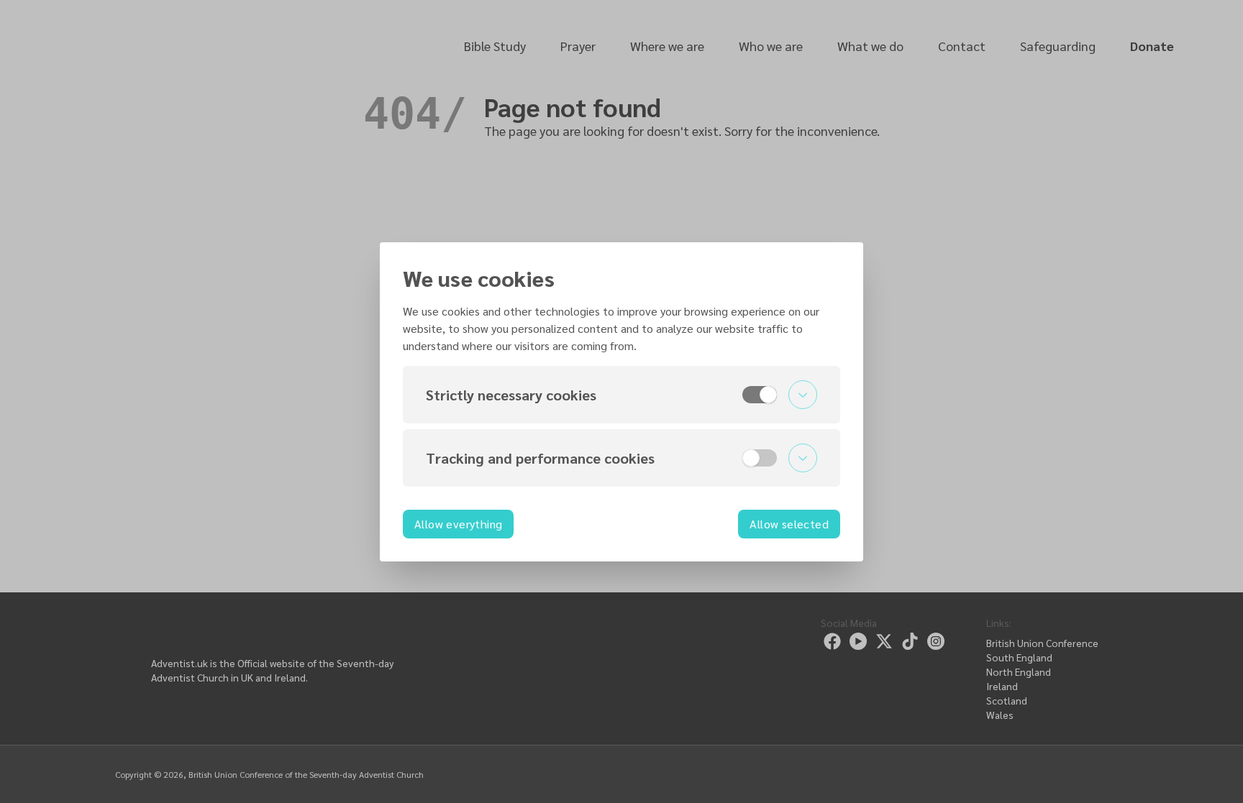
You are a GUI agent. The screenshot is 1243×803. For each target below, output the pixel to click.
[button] (621, 394)
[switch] (759, 394)
